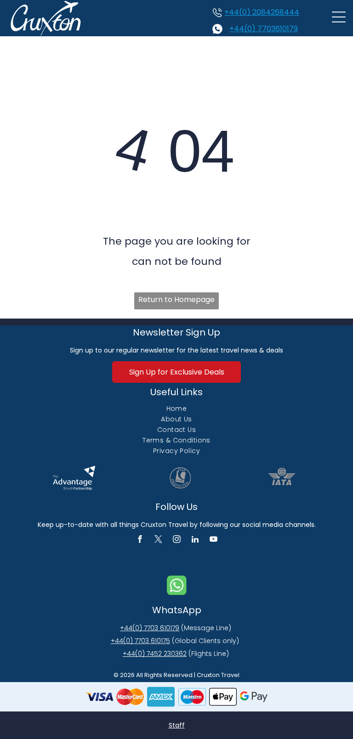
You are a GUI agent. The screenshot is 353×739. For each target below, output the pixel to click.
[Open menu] (339, 18)
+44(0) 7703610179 (263, 28)
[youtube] (213, 540)
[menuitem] (176, 408)
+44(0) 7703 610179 (149, 628)
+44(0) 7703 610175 (140, 640)
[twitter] (158, 540)
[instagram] (176, 540)
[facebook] (140, 540)
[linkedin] (195, 540)
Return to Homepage (176, 299)
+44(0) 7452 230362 (155, 653)
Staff (177, 725)
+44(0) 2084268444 (261, 12)
